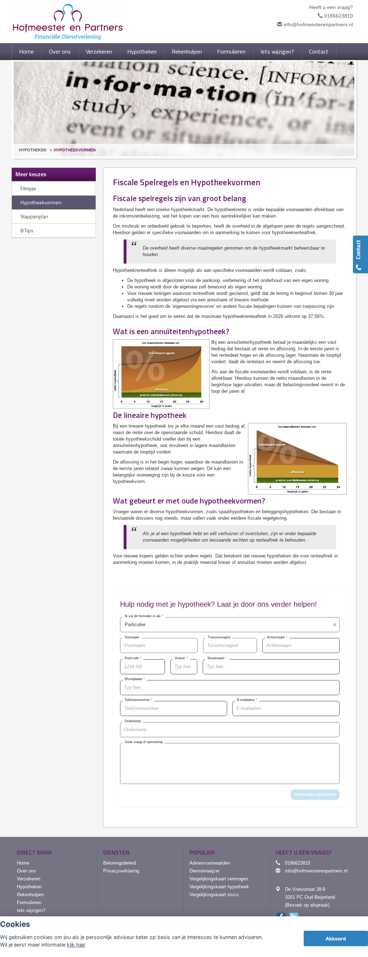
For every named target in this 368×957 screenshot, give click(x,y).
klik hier (76, 945)
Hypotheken (32, 150)
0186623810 (338, 16)
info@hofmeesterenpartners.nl (318, 24)
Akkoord (336, 939)
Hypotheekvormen (75, 150)
